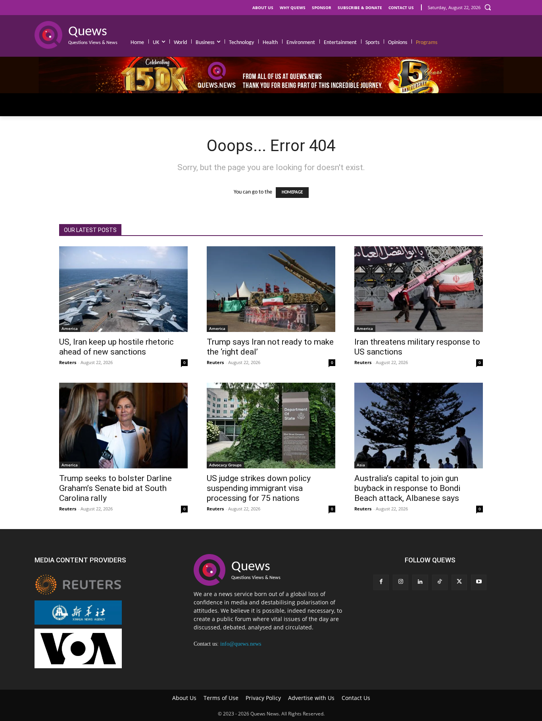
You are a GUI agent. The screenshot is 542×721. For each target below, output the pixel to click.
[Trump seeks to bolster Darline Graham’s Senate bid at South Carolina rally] (123, 425)
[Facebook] (381, 582)
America (70, 328)
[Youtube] (478, 582)
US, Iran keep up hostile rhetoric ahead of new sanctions (116, 347)
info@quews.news (240, 644)
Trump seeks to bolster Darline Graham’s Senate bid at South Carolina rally (115, 488)
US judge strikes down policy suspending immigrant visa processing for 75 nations (259, 488)
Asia (361, 465)
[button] (487, 7)
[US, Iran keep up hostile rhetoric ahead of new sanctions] (123, 289)
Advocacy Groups (225, 465)
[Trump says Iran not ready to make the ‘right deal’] (271, 289)
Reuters (67, 362)
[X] (459, 582)
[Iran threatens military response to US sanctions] (418, 289)
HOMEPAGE (292, 192)
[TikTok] (440, 582)
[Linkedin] (420, 582)
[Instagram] (400, 582)
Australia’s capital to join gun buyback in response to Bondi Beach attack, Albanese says (407, 488)
